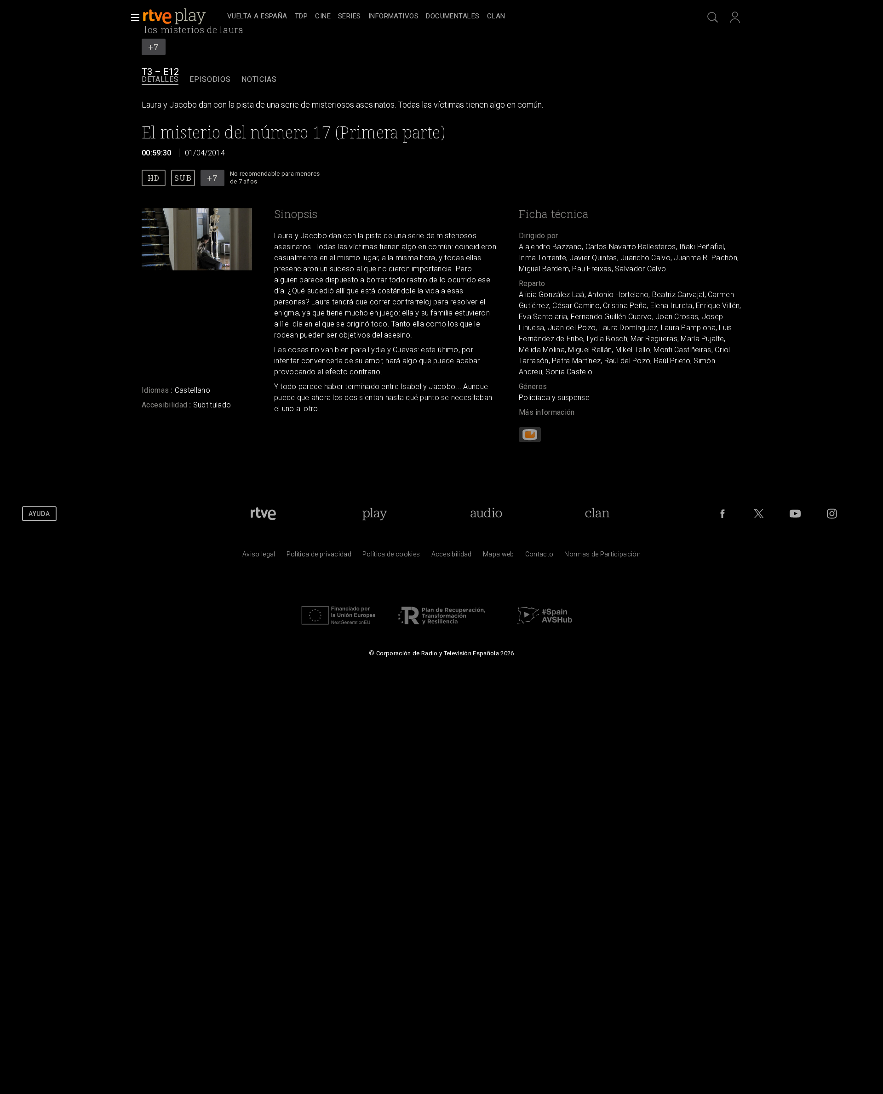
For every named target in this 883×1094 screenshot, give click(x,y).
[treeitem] (257, 16)
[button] (132, 17)
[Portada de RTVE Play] (175, 16)
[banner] (183, 16)
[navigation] (452, 16)
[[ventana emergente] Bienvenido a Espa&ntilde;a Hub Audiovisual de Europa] (545, 627)
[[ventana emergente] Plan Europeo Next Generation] (338, 627)
